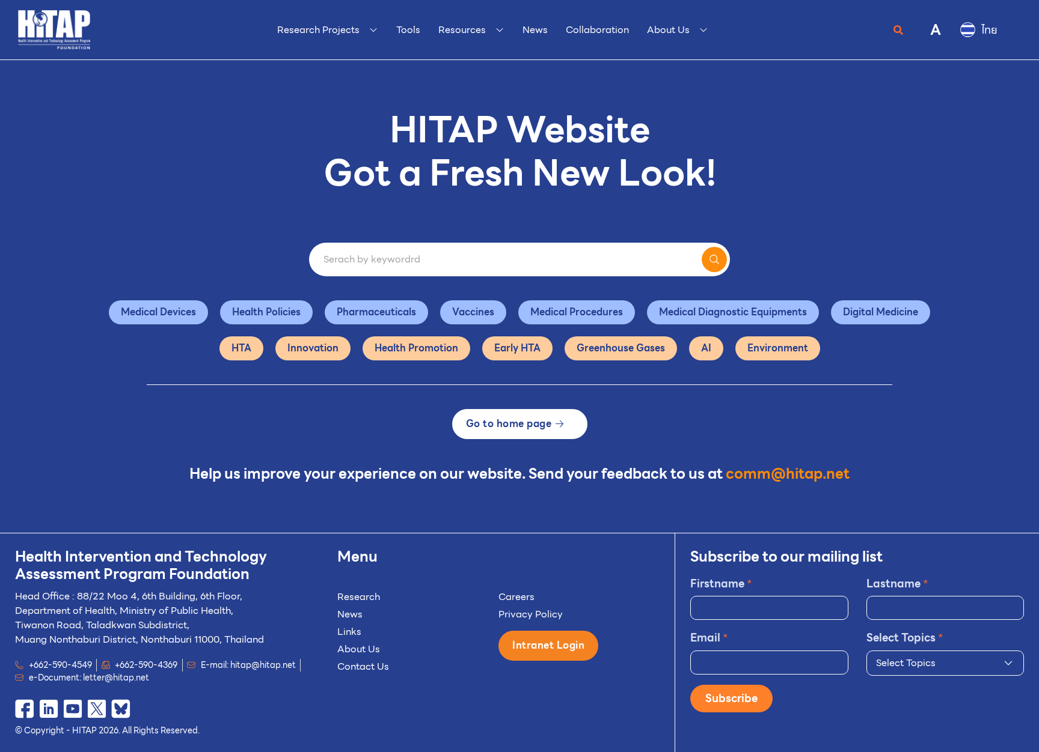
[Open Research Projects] (373, 30)
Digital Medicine (880, 312)
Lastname (897, 583)
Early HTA (517, 348)
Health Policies (266, 312)
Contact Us (363, 666)
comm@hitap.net (788, 473)
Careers (516, 596)
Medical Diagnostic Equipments (733, 312)
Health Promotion (416, 348)
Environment (777, 348)
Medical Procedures (576, 312)
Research (358, 596)
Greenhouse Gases (621, 348)
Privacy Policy (530, 614)
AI (706, 348)
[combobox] (945, 663)
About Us (358, 648)
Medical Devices (158, 312)
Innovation (313, 348)
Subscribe (731, 698)
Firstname (721, 583)
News (350, 614)
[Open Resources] (499, 30)
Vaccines (473, 312)
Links (349, 631)
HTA (241, 348)
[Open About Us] (703, 30)
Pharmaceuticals (376, 312)
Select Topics (904, 637)
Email (709, 637)
